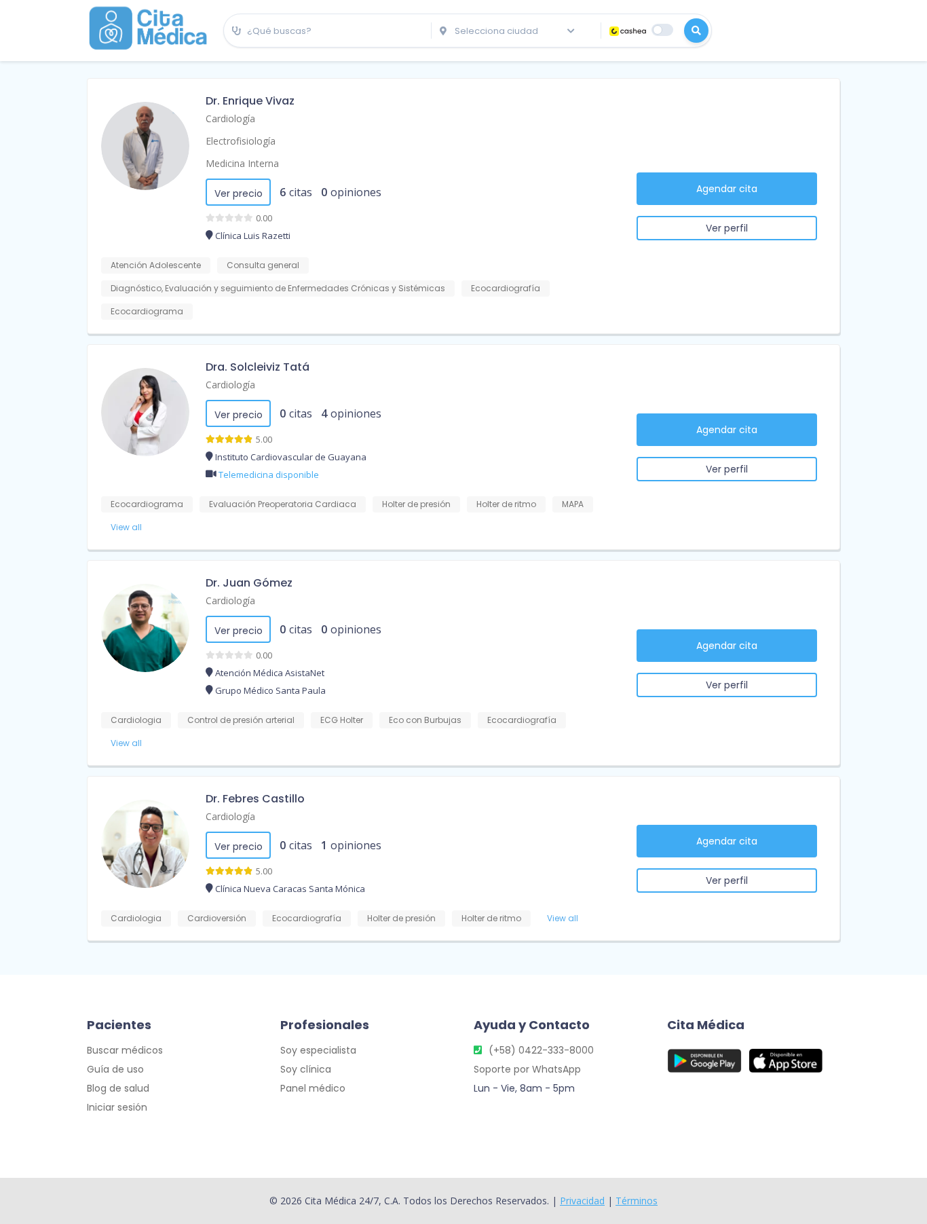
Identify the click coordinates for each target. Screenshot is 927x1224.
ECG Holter (341, 720)
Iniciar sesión (117, 1107)
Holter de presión (416, 504)
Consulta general (263, 265)
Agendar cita (726, 189)
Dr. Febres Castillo (255, 798)
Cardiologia (136, 720)
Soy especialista (318, 1050)
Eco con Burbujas (425, 720)
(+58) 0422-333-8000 (541, 1050)
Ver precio (238, 193)
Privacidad (582, 1200)
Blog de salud (118, 1088)
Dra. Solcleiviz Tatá (257, 367)
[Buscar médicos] (696, 30)
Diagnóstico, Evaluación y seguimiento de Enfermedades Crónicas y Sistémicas (278, 288)
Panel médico (312, 1088)
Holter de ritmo (506, 504)
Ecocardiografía (505, 288)
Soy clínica (305, 1069)
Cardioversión (216, 918)
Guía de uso (115, 1069)
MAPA (573, 504)
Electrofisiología (241, 140)
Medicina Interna (242, 163)
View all (126, 527)
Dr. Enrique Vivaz (250, 101)
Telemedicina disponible (269, 474)
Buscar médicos (125, 1050)
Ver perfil (727, 228)
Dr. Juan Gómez (249, 583)
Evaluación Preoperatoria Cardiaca (282, 504)
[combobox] (327, 31)
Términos (637, 1200)
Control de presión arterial (241, 720)
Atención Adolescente (156, 265)
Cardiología (230, 118)
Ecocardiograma (147, 311)
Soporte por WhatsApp (527, 1069)
